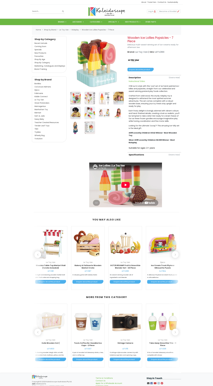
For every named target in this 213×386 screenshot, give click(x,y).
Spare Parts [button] (150, 22)
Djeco (37, 90)
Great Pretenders (42, 103)
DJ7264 (162, 271)
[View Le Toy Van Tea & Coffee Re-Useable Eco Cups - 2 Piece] (87, 321)
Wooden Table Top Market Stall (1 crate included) (50, 266)
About (143, 2)
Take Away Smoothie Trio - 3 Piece (162, 344)
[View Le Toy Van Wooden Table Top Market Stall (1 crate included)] (50, 243)
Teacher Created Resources (47, 122)
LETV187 (88, 271)
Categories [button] (95, 22)
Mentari (38, 112)
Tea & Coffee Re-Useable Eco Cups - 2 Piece (88, 344)
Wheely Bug (40, 135)
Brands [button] (61, 22)
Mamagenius (40, 106)
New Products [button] (132, 22)
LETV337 (88, 348)
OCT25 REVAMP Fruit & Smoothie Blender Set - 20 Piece (125, 266)
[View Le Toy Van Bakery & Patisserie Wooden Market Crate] (87, 243)
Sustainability (173, 2)
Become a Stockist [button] (168, 11)
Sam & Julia (40, 116)
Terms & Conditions (104, 378)
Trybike (38, 132)
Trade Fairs (151, 2)
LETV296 (125, 271)
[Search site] (63, 11)
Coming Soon (40, 46)
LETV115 (125, 348)
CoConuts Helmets (43, 87)
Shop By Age (40, 59)
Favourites (39, 56)
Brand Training (41, 69)
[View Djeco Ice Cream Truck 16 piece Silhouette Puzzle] (162, 243)
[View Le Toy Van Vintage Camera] (125, 321)
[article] (50, 258)
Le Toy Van (39, 100)
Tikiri (36, 129)
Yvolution (39, 138)
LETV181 (51, 271)
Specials (38, 49)
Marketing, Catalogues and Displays (50, 66)
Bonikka (38, 83)
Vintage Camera (125, 343)
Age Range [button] (77, 22)
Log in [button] (151, 11)
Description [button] (154, 77)
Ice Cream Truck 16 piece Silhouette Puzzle (162, 266)
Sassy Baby (39, 119)
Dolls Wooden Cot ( (51, 343)
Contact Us (162, 2)
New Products (40, 53)
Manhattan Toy (41, 109)
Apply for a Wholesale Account (109, 383)
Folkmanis (39, 93)
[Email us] (148, 383)
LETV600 (50, 348)
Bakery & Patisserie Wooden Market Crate (88, 266)
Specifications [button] (154, 154)
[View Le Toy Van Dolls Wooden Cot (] (50, 321)
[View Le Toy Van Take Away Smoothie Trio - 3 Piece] (162, 321)
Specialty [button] (112, 22)
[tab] (154, 112)
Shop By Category (42, 62)
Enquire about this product (139, 69)
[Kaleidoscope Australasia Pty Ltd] (106, 11)
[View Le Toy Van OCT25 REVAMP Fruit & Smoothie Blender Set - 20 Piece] (125, 243)
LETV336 (162, 348)
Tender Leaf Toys (42, 125)
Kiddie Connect (41, 96)
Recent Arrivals (41, 43)
